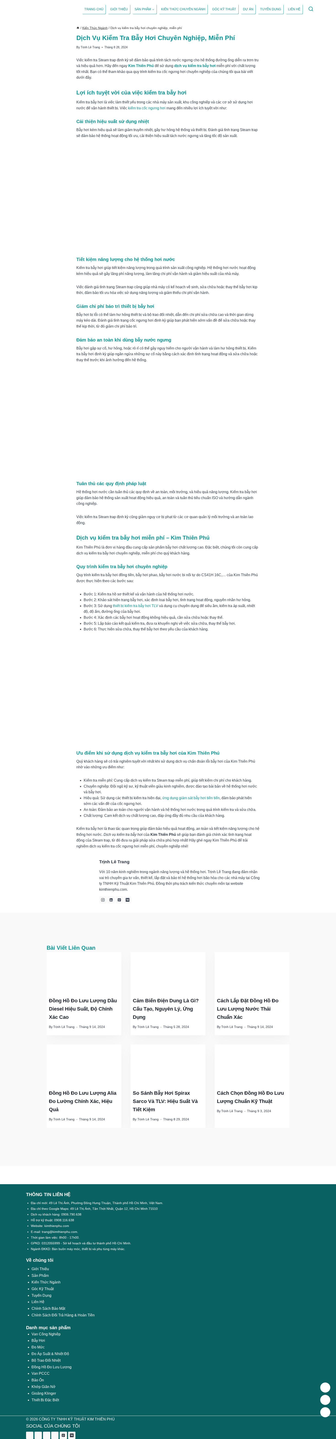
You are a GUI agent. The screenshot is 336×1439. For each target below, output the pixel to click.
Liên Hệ (38, 1302)
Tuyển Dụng (270, 9)
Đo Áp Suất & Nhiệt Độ (50, 1354)
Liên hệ (294, 9)
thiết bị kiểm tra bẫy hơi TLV (135, 606)
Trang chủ (93, 9)
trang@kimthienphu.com (59, 1232)
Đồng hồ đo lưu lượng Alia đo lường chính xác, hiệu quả (82, 1101)
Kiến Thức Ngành (46, 1282)
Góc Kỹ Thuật (224, 9)
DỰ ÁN (248, 9)
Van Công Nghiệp (46, 1334)
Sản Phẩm (40, 1276)
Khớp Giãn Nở (44, 1387)
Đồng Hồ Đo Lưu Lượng (52, 1367)
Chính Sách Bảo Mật (48, 1308)
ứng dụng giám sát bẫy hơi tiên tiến (191, 798)
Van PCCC (41, 1373)
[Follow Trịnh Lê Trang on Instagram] (103, 900)
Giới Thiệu (40, 1269)
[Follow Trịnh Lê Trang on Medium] (127, 900)
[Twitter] (38, 1435)
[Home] (78, 28)
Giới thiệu (119, 9)
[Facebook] (29, 1435)
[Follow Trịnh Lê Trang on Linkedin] (111, 900)
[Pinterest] (63, 1435)
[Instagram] (46, 1435)
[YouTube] (55, 1435)
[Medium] (71, 1435)
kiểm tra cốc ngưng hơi (146, 108)
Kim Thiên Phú (141, 66)
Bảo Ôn (38, 1380)
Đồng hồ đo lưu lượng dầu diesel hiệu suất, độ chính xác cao (83, 1009)
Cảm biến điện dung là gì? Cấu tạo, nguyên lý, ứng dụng (166, 1009)
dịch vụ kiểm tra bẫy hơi (195, 66)
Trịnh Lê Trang (90, 47)
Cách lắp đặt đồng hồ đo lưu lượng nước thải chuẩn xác (247, 1009)
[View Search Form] (310, 9)
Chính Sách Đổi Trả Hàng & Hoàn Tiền (63, 1315)
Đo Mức (38, 1347)
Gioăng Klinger (44, 1393)
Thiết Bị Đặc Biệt (45, 1400)
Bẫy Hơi (38, 1340)
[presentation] (84, 973)
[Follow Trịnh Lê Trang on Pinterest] (119, 900)
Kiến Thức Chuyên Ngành (183, 9)
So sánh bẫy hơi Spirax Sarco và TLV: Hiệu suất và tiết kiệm (165, 1101)
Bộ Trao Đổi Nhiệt (46, 1360)
